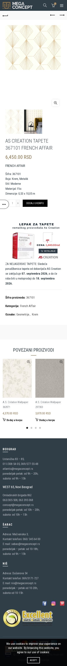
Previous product (52, 15)
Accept (33, 660)
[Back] (5, 15)
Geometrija (22, 314)
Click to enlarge (55, 102)
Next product (61, 15)
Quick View (29, 362)
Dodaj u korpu (35, 203)
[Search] (45, 5)
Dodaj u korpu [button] (14, 420)
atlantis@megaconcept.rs (18, 468)
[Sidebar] (4, 204)
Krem (35, 314)
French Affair (28, 306)
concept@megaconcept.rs (18, 505)
